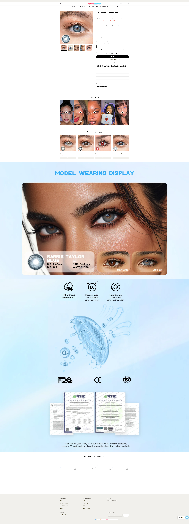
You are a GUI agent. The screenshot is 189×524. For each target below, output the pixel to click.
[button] (60, 3)
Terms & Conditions (86, 508)
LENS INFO (99, 90)
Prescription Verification (64, 503)
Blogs (61, 500)
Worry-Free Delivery (86, 503)
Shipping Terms (85, 505)
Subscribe (126, 515)
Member (61, 508)
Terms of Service (86, 510)
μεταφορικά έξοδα (105, 18)
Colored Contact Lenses (64, 505)
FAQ (84, 500)
